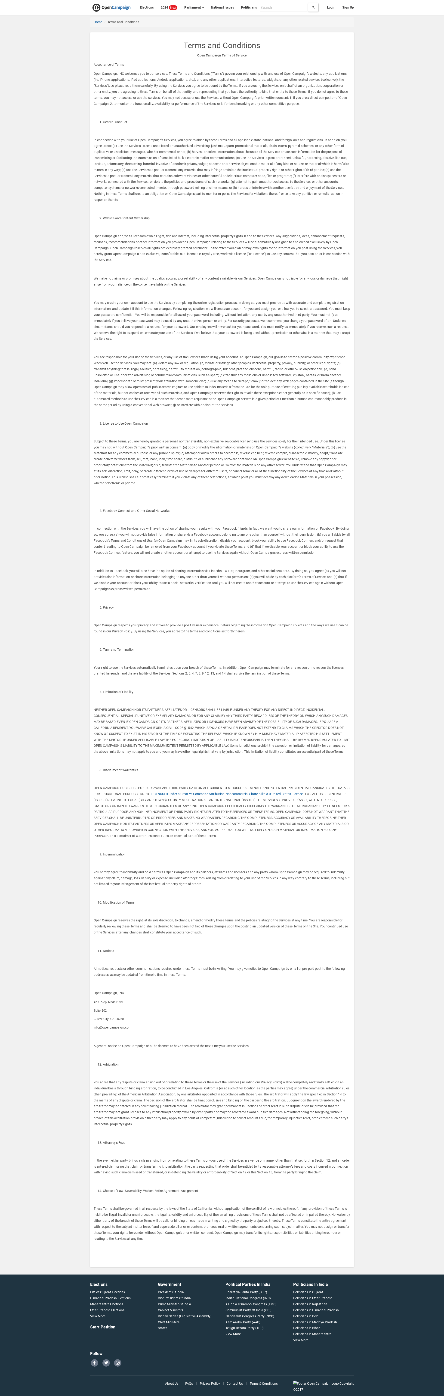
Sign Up (348, 7)
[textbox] (283, 7)
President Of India (171, 1292)
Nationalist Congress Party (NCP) (249, 1316)
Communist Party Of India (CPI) (248, 1310)
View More (97, 1316)
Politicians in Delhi (306, 1316)
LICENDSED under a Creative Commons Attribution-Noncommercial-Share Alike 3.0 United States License (227, 794)
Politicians (249, 7)
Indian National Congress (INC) (248, 1298)
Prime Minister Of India (174, 1304)
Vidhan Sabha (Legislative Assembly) (185, 1316)
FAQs (189, 1383)
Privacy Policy (210, 1383)
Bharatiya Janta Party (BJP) (246, 1292)
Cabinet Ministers (170, 1310)
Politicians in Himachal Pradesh (316, 1310)
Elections (147, 7)
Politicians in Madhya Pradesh (315, 1322)
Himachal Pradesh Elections (110, 1298)
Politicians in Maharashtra (312, 1334)
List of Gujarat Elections (107, 1292)
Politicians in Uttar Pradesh (313, 1298)
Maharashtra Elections (106, 1304)
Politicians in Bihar (306, 1328)
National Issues (222, 7)
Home (98, 22)
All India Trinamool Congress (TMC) (251, 1304)
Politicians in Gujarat (308, 1292)
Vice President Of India (174, 1298)
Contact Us (235, 1383)
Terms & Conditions (264, 1383)
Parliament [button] (193, 7)
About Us (172, 1383)
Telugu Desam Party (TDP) (244, 1328)
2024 (168, 7)
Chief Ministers (169, 1322)
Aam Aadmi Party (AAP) (242, 1322)
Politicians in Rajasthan (310, 1304)
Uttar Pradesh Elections (107, 1310)
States (162, 1328)
